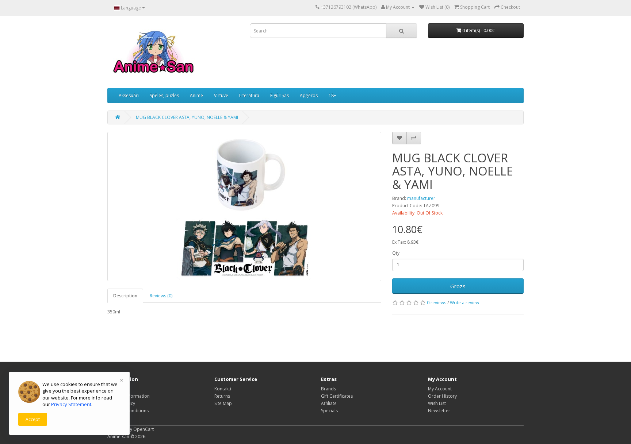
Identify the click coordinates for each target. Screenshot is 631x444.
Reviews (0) (161, 296)
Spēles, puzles (164, 95)
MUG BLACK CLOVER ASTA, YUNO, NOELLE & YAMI (187, 117)
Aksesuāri (129, 95)
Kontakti (222, 389)
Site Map (223, 403)
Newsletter (439, 411)
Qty (395, 253)
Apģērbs (309, 95)
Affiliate (329, 403)
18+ (332, 95)
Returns (222, 396)
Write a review (464, 303)
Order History (442, 396)
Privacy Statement (71, 404)
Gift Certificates (337, 396)
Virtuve (221, 95)
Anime (196, 95)
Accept (33, 419)
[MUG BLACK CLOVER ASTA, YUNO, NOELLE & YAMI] (244, 206)
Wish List (437, 403)
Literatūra (249, 95)
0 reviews (436, 303)
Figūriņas (279, 95)
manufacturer (421, 198)
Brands (328, 389)
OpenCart (143, 429)
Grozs (458, 286)
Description (125, 296)
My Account (440, 389)
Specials (329, 411)
